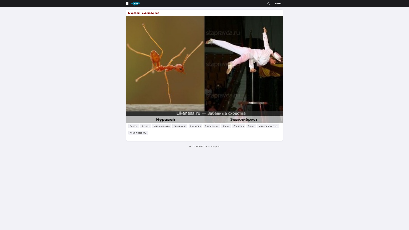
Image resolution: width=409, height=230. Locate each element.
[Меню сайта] (132, 4)
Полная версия (212, 146)
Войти (278, 3)
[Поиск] (268, 3)
